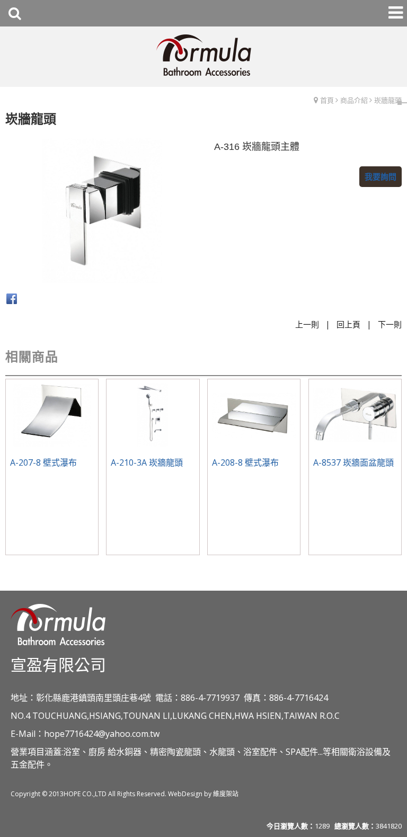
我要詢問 (380, 176)
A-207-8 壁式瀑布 (43, 462)
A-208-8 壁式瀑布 (245, 462)
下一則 (390, 324)
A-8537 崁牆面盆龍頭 (353, 462)
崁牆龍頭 (388, 100)
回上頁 (348, 324)
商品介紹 (354, 100)
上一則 (307, 324)
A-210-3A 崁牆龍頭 (147, 462)
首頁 (327, 100)
